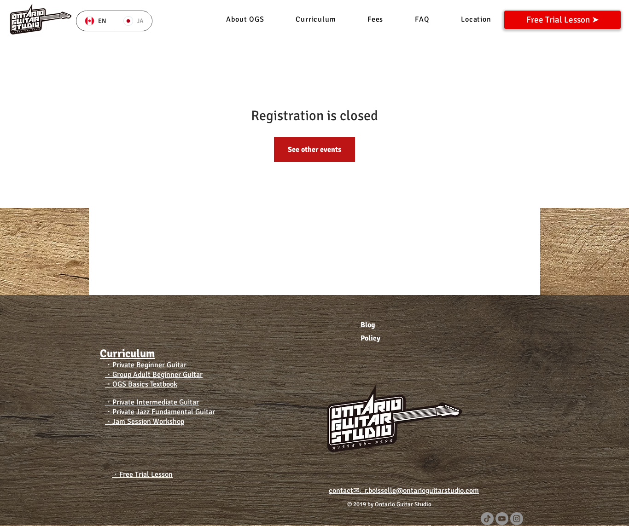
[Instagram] (516, 518)
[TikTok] (487, 518)
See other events (314, 149)
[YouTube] (501, 518)
